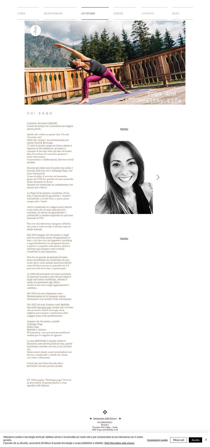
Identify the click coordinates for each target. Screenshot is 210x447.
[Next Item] (158, 178)
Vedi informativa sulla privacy (119, 443)
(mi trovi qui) (44, 307)
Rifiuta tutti (178, 440)
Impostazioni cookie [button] (157, 440)
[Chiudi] (206, 439)
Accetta (195, 440)
